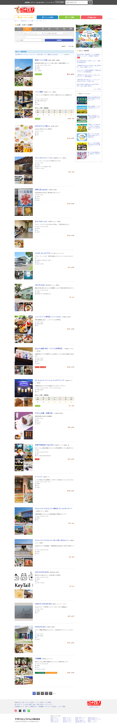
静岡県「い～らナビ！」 (93, 720)
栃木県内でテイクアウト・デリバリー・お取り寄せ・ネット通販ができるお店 (36, 54)
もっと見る (98, 89)
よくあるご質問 (27, 704)
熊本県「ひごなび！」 (67, 717)
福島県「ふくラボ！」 (55, 719)
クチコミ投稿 (59, 2)
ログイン (33, 2)
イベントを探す (48, 17)
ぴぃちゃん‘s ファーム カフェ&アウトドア (49, 380)
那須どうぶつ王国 (41, 60)
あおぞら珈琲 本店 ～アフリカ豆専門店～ (49, 348)
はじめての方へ (40, 2)
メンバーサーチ (50, 2)
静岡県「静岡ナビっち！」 (81, 717)
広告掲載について (19, 706)
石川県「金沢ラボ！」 (55, 721)
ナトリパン (39, 477)
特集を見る (92, 17)
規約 (34, 704)
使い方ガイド (18, 704)
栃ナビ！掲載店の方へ (32, 706)
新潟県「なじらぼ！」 (67, 719)
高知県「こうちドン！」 (93, 721)
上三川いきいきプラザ (42, 253)
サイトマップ (48, 704)
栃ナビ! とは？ (95, 707)
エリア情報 (70, 17)
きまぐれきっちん (41, 221)
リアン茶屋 (39, 92)
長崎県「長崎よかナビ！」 (93, 717)
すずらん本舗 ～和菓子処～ (44, 413)
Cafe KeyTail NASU (42, 572)
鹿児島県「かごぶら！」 (68, 721)
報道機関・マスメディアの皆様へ (48, 706)
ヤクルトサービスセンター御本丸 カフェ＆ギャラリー (53, 508)
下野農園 (38, 658)
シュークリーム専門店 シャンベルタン (48, 317)
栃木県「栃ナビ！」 (55, 717)
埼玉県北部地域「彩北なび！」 (80, 722)
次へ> (54, 693)
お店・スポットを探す (26, 17)
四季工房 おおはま (41, 189)
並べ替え (71, 46)
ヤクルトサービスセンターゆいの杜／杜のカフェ (52, 540)
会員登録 (27, 2)
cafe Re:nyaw (40, 285)
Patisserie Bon (40, 627)
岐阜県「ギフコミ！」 (80, 719)
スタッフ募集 (61, 706)
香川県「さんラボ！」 (67, 720)
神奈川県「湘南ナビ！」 (80, 720)
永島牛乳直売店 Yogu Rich (44, 445)
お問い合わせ (40, 704)
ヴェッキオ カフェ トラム (44, 158)
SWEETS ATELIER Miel (43, 604)
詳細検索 (59, 40)
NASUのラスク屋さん (42, 126)
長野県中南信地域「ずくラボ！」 (95, 719)
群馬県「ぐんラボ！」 (55, 720)
